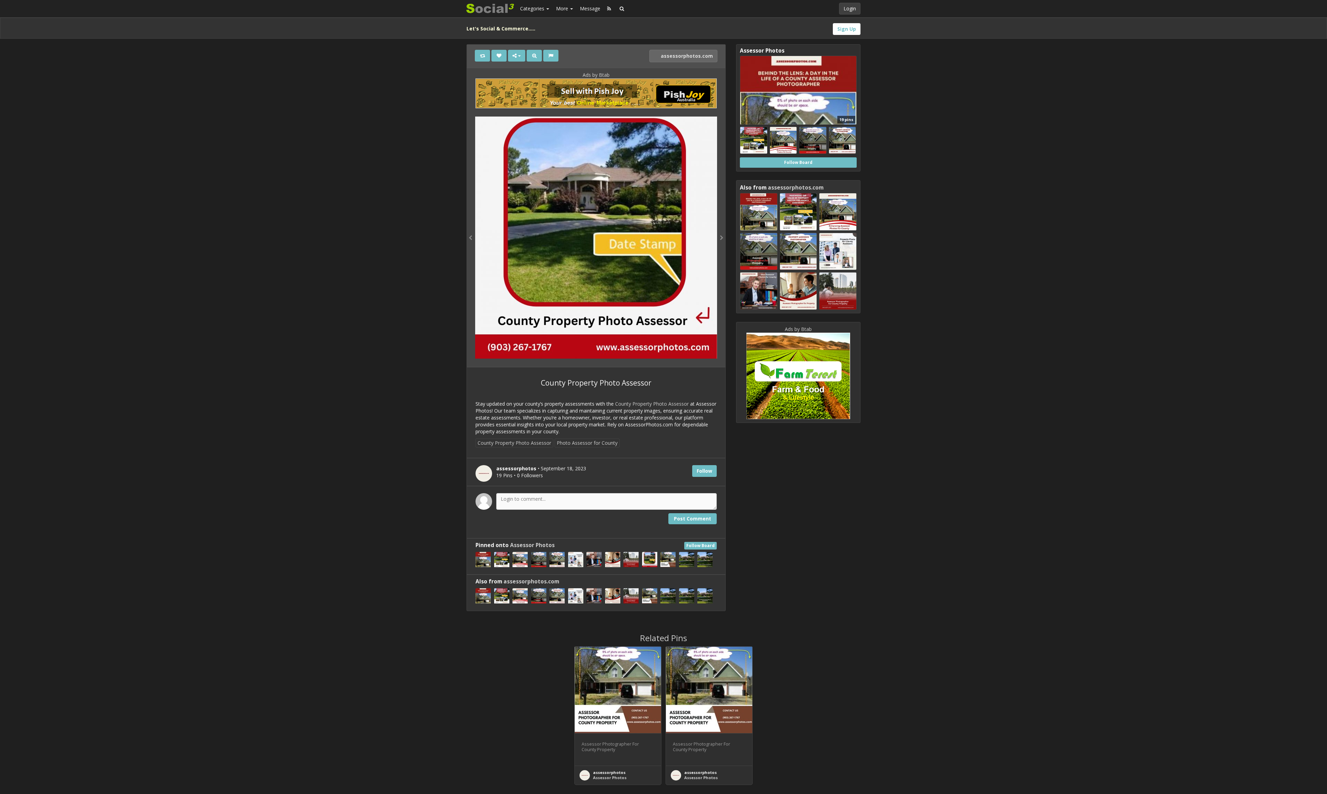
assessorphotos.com (686, 56)
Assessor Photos (532, 545)
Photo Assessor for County (587, 443)
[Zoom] (534, 56)
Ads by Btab (596, 75)
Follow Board (700, 545)
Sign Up (846, 29)
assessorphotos (609, 772)
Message (590, 8)
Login (850, 8)
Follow (704, 471)
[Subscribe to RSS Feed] (609, 8)
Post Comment (692, 518)
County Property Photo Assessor (652, 403)
